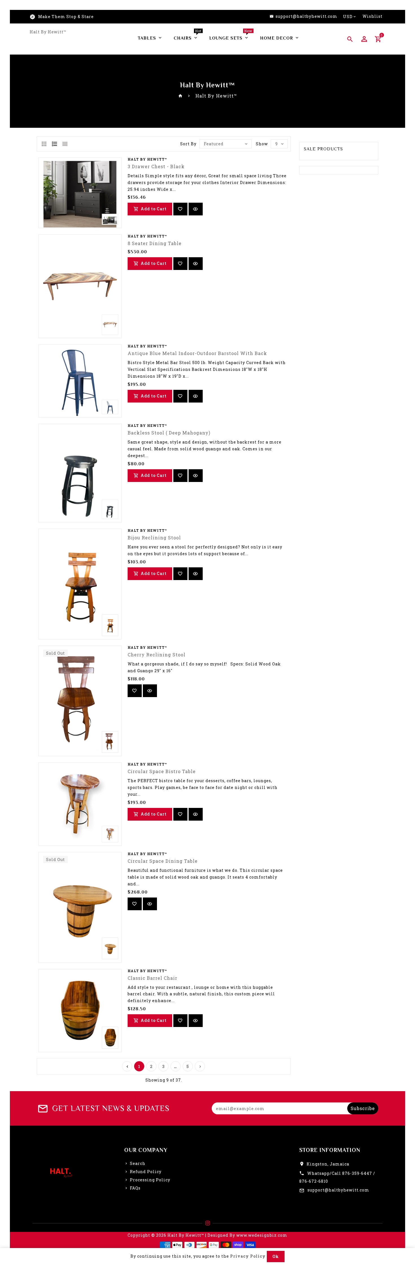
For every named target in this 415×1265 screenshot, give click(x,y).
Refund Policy (145, 1171)
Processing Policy (150, 1179)
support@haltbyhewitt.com (338, 1190)
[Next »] (200, 1066)
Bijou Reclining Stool (154, 537)
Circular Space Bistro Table (162, 771)
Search (137, 1163)
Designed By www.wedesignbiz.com (247, 1235)
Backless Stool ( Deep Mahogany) (169, 433)
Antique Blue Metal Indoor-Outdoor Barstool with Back (197, 353)
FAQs (135, 1188)
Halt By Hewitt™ (48, 31)
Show (262, 143)
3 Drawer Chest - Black (156, 166)
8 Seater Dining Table (155, 243)
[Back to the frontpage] (180, 96)
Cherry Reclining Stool (156, 655)
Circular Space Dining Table (163, 861)
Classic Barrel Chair (152, 978)
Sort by (188, 143)
